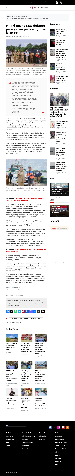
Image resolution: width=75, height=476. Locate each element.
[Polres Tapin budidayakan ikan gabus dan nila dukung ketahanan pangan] (26, 365)
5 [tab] (65, 197)
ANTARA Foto (60, 458)
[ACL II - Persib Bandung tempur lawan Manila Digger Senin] (52, 66)
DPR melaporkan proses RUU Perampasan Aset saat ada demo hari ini (62, 53)
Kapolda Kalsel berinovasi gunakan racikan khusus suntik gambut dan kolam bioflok (59, 112)
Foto (52, 178)
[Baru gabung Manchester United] (52, 43)
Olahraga (25, 445)
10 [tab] (62, 219)
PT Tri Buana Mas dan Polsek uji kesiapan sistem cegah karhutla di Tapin (26, 347)
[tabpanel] (59, 189)
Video (53, 200)
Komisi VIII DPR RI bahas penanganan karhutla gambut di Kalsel (59, 208)
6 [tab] (65, 216)
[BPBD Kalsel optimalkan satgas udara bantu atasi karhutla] (52, 151)
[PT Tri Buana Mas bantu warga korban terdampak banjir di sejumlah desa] (41, 365)
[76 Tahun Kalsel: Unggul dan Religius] (52, 124)
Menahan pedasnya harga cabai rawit (59, 254)
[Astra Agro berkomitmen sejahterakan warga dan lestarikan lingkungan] (26, 392)
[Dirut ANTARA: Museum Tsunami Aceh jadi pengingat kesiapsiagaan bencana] (52, 135)
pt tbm (26, 318)
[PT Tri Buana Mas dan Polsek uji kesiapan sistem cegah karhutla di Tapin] (26, 338)
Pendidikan (26, 449)
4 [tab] (62, 197)
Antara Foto (18, 2)
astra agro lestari (14, 322)
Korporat (58, 461)
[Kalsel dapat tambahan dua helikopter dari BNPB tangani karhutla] (52, 165)
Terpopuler (32, 2)
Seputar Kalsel (20, 16)
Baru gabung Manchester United (60, 42)
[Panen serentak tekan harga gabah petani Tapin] (12, 338)
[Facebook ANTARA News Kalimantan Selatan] (57, 2)
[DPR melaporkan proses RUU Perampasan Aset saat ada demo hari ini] (52, 52)
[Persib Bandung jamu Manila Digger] (52, 32)
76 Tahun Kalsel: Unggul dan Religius (62, 123)
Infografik (54, 221)
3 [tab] (59, 197)
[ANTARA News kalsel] (39, 7)
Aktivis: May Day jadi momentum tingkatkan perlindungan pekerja (11, 402)
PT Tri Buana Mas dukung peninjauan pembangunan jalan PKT (28, 18)
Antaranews (10, 2)
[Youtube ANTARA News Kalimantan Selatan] (57, 3)
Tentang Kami (60, 445)
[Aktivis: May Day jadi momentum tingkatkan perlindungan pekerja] (12, 392)
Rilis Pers (47, 2)
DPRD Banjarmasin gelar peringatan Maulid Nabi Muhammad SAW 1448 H (59, 186)
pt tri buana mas (16, 318)
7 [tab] (68, 216)
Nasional (25, 439)
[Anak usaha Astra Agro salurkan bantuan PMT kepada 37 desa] (41, 392)
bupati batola (36, 318)
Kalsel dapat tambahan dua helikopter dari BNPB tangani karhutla (61, 166)
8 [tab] (57, 219)
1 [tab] (54, 197)
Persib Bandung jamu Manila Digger (61, 31)
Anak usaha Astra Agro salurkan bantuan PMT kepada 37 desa (40, 402)
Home (11, 16)
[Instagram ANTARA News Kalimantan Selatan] (64, 2)
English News (43, 433)
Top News (40, 2)
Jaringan (58, 433)
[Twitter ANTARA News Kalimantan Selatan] (61, 2)
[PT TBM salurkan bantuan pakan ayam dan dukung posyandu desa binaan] (12, 365)
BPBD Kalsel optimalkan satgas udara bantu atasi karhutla (60, 152)
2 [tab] (57, 197)
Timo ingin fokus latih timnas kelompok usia (62, 78)
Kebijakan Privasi (61, 442)
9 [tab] (59, 219)
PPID (57, 465)
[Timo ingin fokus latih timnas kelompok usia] (52, 79)
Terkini (26, 2)
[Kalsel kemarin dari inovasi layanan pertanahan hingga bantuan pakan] (41, 338)
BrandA (57, 455)
